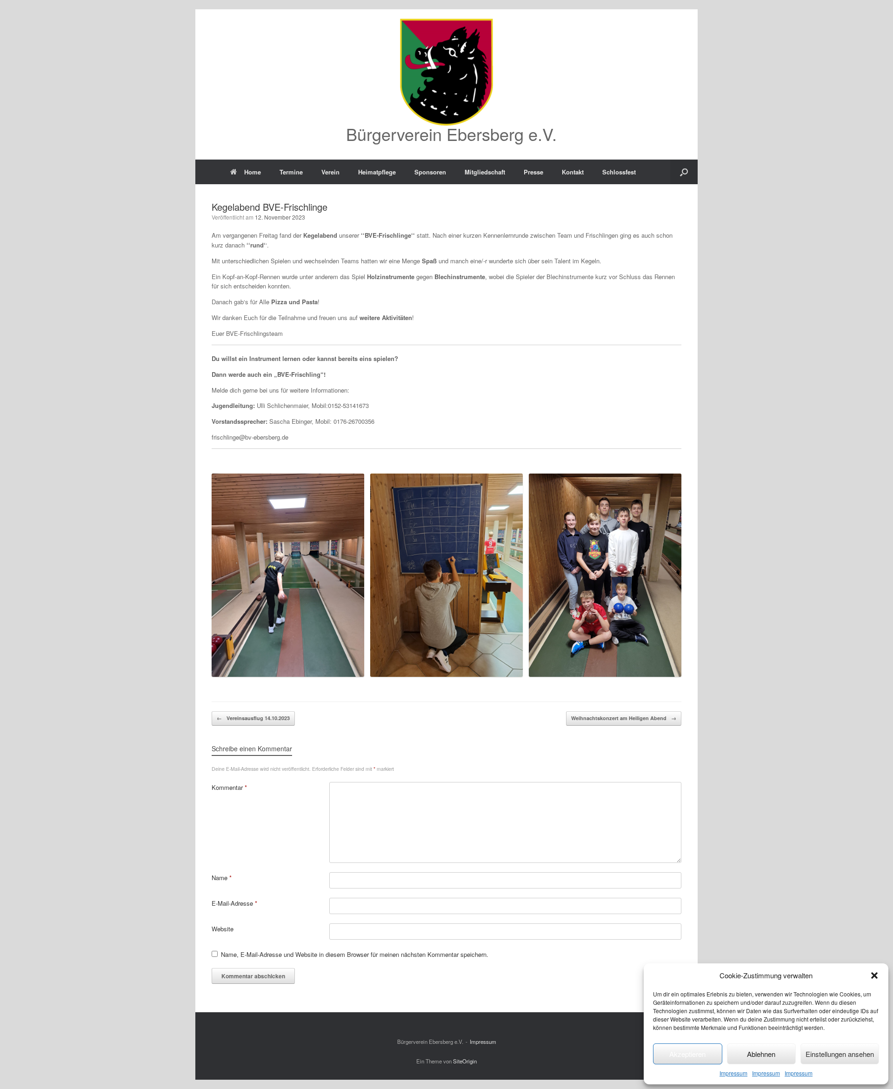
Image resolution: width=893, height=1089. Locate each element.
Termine (291, 171)
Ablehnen (761, 1054)
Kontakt (573, 171)
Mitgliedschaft (485, 171)
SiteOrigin (465, 1061)
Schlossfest (619, 171)
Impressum (733, 1073)
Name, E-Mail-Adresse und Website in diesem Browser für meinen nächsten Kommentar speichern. (354, 954)
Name (222, 877)
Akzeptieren (687, 1054)
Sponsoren (430, 171)
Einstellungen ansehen (840, 1054)
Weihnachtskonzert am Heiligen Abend (623, 718)
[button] (874, 975)
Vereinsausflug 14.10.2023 (253, 718)
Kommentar (229, 787)
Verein (330, 171)
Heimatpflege (377, 171)
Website (222, 928)
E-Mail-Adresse (234, 903)
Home (252, 171)
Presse (533, 171)
